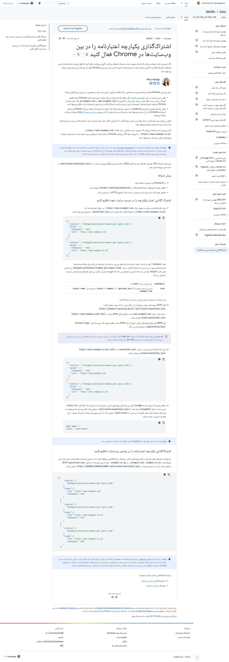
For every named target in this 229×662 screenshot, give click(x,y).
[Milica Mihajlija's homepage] (150, 84)
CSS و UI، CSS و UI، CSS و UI (204, 17)
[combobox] (57, 3)
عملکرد (223, 17)
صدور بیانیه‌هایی (144, 559)
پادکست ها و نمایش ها (119, 645)
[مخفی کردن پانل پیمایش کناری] (197, 657)
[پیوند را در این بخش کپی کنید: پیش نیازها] (155, 175)
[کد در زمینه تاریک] (159, 218)
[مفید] (64, 38)
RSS (61, 645)
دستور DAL (112, 163)
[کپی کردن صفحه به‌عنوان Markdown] (78, 54)
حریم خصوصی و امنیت (153, 17)
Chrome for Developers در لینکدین (49, 641)
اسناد (186, 3)
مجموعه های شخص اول (125, 147)
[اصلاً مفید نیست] (60, 38)
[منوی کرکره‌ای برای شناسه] (181, 17)
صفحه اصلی (167, 38)
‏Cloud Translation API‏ (129, 28)
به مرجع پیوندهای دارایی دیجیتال (143, 299)
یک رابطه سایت (142, 98)
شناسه (186, 17)
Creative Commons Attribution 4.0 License (113, 608)
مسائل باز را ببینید (184, 637)
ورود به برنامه (8, 3)
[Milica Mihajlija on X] (158, 84)
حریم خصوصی (178, 656)
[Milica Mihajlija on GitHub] (154, 84)
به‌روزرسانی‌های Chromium (117, 633)
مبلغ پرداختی (170, 17)
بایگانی (124, 641)
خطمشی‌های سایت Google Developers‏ (150, 611)
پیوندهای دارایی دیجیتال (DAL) (91, 112)
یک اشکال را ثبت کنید (182, 633)
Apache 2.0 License (67, 608)
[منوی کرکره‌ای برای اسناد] (181, 3)
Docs (222, 11)
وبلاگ (158, 3)
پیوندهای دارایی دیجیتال (156, 585)
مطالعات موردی (170, 3)
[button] (211, 126)
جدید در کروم (146, 3)
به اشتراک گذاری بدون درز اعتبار (153, 580)
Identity (210, 11)
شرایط (188, 656)
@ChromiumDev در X (54, 633)
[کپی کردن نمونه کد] (164, 218)
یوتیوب (60, 637)
